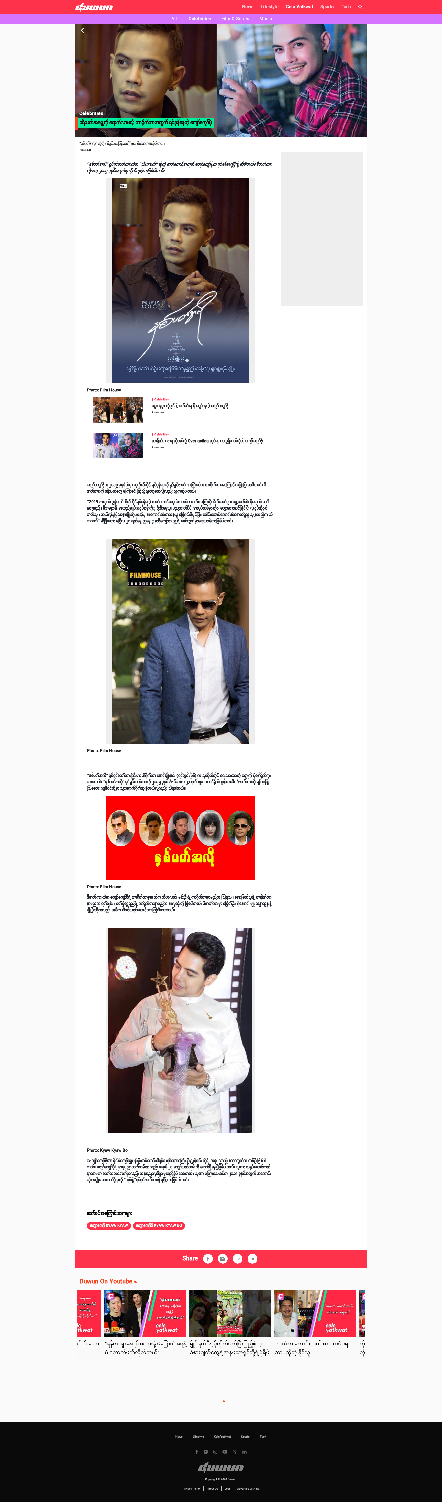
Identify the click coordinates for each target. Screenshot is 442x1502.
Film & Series (235, 19)
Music (265, 19)
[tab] (174, 19)
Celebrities (200, 19)
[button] (109, 1226)
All (174, 19)
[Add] (208, 1259)
